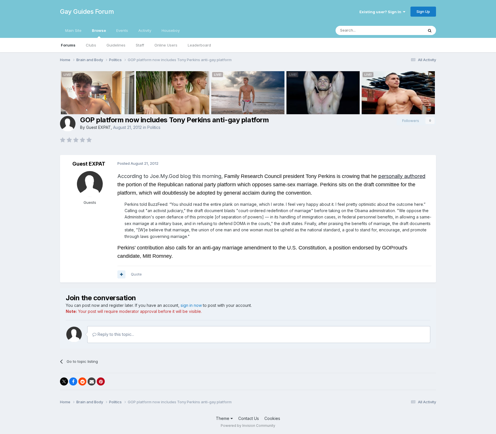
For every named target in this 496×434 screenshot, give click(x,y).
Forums (68, 45)
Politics (153, 127)
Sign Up (423, 11)
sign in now (191, 305)
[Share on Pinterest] (101, 381)
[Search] (429, 30)
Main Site (73, 30)
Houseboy (171, 30)
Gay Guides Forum (87, 11)
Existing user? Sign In (381, 11)
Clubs (91, 45)
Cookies (272, 418)
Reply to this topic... (115, 334)
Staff (140, 45)
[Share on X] (64, 381)
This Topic (407, 30)
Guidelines (115, 45)
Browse (99, 30)
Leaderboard (199, 45)
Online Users (165, 45)
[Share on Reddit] (82, 381)
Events (122, 30)
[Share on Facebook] (73, 381)
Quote (136, 274)
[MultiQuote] (121, 274)
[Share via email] (92, 381)
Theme (223, 418)
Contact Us (248, 418)
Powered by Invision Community (248, 425)
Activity (144, 30)
